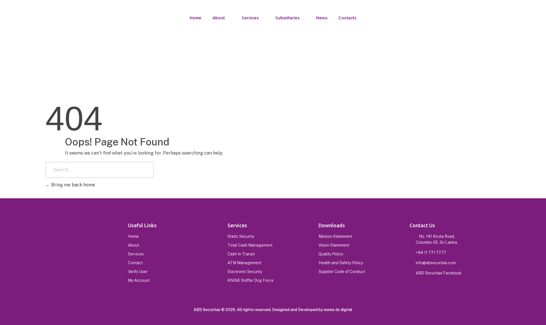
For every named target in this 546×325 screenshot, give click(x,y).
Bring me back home (72, 185)
